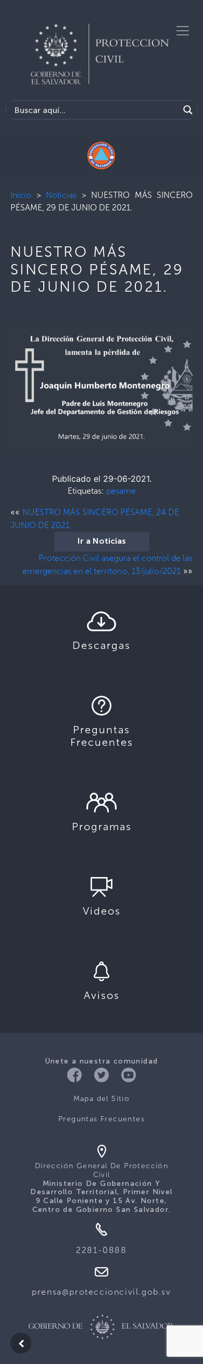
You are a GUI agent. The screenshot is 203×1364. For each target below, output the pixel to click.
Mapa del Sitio (101, 1098)
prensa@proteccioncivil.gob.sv (101, 1292)
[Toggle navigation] (183, 31)
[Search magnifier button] (188, 110)
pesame (121, 491)
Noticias (61, 195)
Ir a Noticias (102, 541)
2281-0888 (101, 1250)
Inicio (20, 195)
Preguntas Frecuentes (101, 1119)
